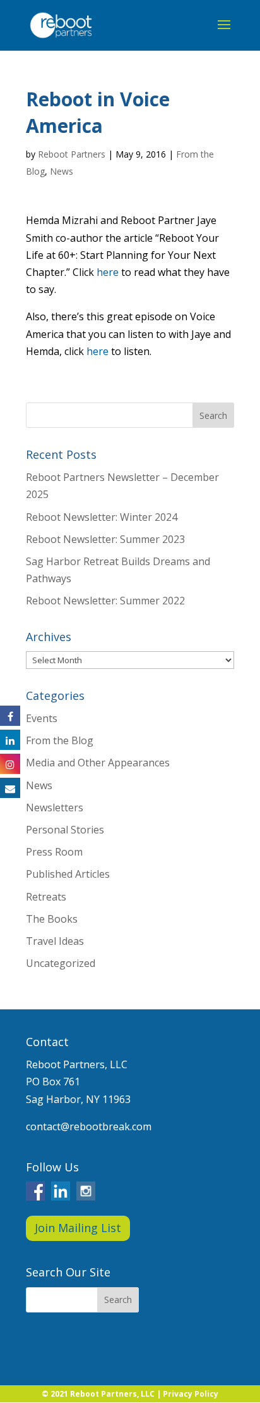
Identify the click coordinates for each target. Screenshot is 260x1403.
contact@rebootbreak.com (88, 1126)
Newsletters (54, 807)
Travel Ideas (55, 941)
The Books (52, 919)
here (108, 272)
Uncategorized (60, 963)
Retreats (46, 897)
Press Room (54, 852)
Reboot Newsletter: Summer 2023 (105, 539)
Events (41, 718)
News (61, 171)
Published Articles (68, 874)
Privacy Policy (190, 1393)
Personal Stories (65, 830)
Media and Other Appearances (98, 763)
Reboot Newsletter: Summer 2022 (105, 601)
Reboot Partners (71, 154)
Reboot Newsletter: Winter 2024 (101, 517)
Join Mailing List (78, 1227)
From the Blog (59, 740)
